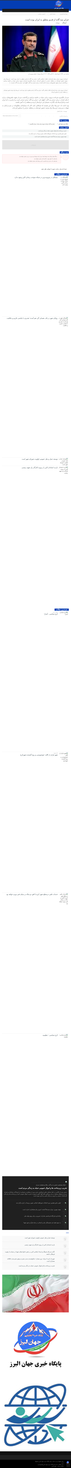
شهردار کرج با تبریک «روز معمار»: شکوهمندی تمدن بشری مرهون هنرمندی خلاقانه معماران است (31, 1260)
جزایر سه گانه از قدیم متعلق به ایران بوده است (47, 19)
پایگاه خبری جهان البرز (63, 124)
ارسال (64, 23)
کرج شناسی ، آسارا (51, 614)
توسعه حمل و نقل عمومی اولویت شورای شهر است (40, 459)
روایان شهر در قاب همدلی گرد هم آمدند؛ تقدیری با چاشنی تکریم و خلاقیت (32, 318)
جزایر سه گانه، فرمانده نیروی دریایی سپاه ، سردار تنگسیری (42, 124)
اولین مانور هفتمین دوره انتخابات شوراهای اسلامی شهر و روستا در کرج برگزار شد (48, 133)
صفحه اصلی (52, 14)
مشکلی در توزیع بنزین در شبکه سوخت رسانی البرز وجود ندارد (36, 177)
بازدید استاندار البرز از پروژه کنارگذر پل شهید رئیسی (40, 467)
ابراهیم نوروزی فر (32, 74)
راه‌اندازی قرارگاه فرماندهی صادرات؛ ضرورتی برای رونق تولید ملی (42, 1216)
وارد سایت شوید (56, 169)
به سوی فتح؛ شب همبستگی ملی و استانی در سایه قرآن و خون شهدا (42, 1222)
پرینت (58, 22)
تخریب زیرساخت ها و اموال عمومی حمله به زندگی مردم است (52, 130)
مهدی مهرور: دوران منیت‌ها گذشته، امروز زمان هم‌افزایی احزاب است (51, 136)
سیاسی (40, 14)
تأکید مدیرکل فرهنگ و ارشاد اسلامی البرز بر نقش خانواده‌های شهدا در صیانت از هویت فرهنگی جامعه (30, 1253)
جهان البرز (54, 1466)
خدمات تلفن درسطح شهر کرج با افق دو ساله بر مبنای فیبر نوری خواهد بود (32, 894)
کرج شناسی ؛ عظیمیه (50, 1035)
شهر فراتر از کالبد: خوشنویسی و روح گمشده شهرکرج (39, 755)
